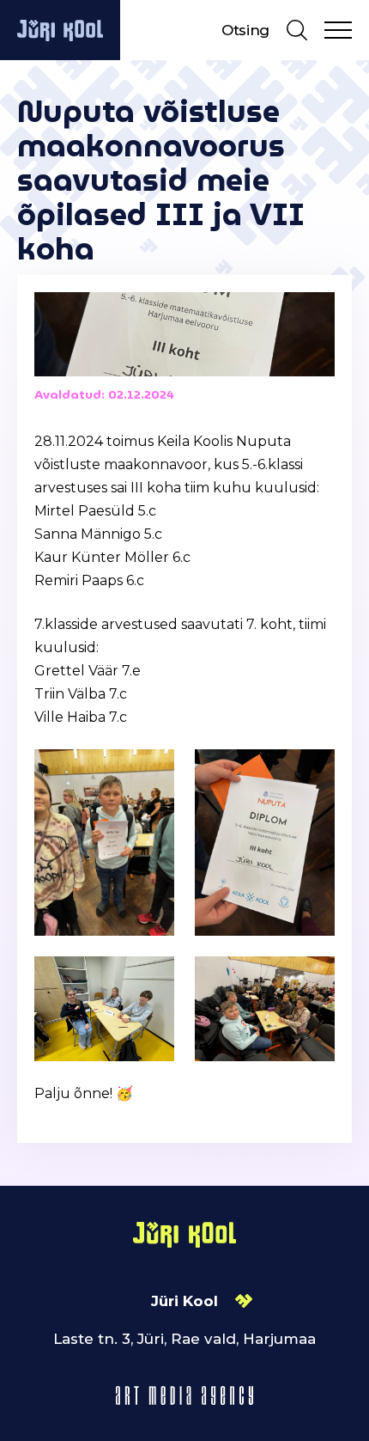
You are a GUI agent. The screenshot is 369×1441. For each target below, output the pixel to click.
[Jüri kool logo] (60, 30)
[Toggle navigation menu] (338, 30)
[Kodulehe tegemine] (184, 1394)
